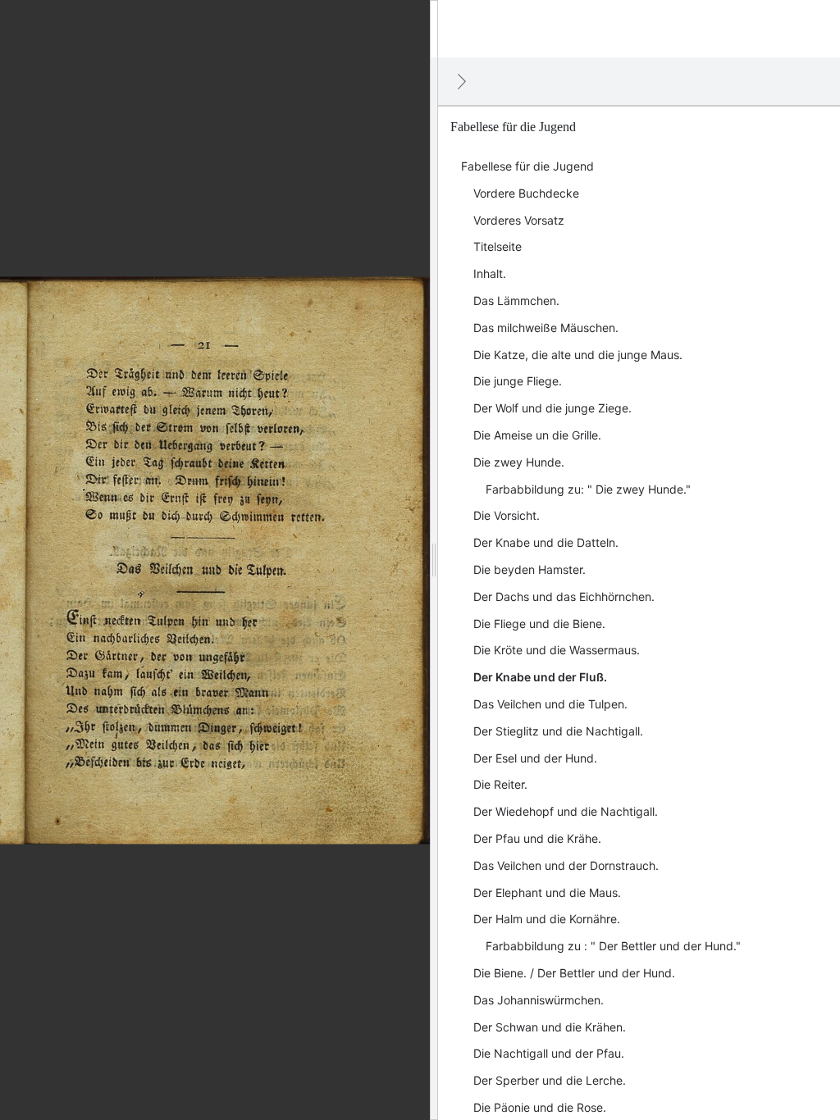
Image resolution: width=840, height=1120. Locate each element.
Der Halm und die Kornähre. (546, 919)
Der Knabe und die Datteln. (546, 542)
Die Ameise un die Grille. (537, 435)
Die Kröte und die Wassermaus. (556, 650)
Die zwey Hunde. (518, 462)
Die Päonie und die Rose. (539, 1107)
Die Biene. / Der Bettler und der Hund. (574, 973)
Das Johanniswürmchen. (538, 1000)
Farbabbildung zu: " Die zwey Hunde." (588, 489)
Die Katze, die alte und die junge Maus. (577, 355)
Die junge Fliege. (517, 381)
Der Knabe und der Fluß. (540, 677)
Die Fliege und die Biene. (539, 624)
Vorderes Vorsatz (518, 220)
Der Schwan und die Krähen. (549, 1027)
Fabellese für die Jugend (527, 166)
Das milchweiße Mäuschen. (546, 328)
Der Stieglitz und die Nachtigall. (558, 731)
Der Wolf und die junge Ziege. (552, 408)
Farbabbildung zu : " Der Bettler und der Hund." (613, 946)
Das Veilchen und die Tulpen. (550, 704)
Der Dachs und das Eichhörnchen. (564, 596)
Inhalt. (489, 273)
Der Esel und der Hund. (535, 758)
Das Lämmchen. (516, 300)
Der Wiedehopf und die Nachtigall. (565, 811)
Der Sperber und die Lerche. (549, 1080)
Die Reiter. (500, 784)
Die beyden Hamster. (529, 569)
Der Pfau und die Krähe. (537, 838)
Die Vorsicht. (506, 515)
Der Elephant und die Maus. (547, 892)
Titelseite (497, 246)
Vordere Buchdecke (526, 193)
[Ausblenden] (461, 81)
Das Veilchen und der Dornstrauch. (566, 865)
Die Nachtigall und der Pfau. (548, 1053)
